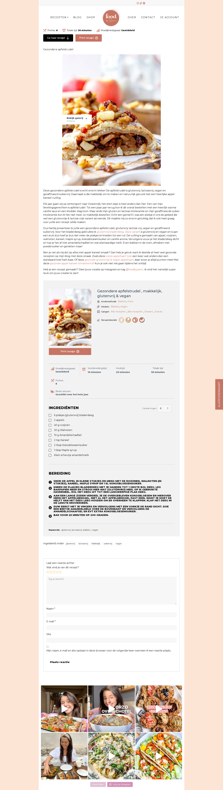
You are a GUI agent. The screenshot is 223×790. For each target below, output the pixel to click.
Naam (50, 608)
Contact (148, 17)
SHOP (91, 17)
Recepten (58, 17)
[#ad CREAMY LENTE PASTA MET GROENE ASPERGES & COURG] (111, 756)
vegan (119, 543)
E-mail (51, 621)
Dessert (148, 311)
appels (59, 420)
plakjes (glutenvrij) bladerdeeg (74, 415)
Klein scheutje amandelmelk (71, 455)
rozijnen (62, 425)
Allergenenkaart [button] (219, 394)
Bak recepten (135, 311)
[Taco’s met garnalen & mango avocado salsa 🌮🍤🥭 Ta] (158, 756)
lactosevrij (83, 543)
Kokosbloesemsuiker (70, 445)
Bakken (122, 301)
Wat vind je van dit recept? (62, 567)
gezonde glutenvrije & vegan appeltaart (109, 259)
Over (132, 17)
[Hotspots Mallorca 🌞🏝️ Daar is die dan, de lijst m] (64, 756)
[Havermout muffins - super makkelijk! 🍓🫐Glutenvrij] (158, 708)
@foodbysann (134, 269)
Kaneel (61, 440)
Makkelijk (96, 543)
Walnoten (63, 430)
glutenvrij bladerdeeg (110, 231)
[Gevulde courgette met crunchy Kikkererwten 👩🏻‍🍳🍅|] (64, 708)
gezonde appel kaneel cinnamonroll (72, 263)
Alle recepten (118, 311)
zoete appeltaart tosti (119, 256)
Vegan (123, 306)
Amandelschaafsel (68, 435)
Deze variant (133, 231)
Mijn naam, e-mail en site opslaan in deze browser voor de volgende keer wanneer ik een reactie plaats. (108, 650)
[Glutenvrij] (121, 320)
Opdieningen (149, 408)
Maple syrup (65, 450)
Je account (169, 17)
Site (48, 634)
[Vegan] (142, 320)
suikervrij (108, 543)
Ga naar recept (56, 37)
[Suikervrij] (135, 320)
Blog (77, 17)
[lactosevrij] (128, 320)
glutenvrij (70, 543)
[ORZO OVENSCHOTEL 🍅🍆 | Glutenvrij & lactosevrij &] (111, 708)
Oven (130, 301)
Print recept (86, 37)
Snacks (158, 311)
